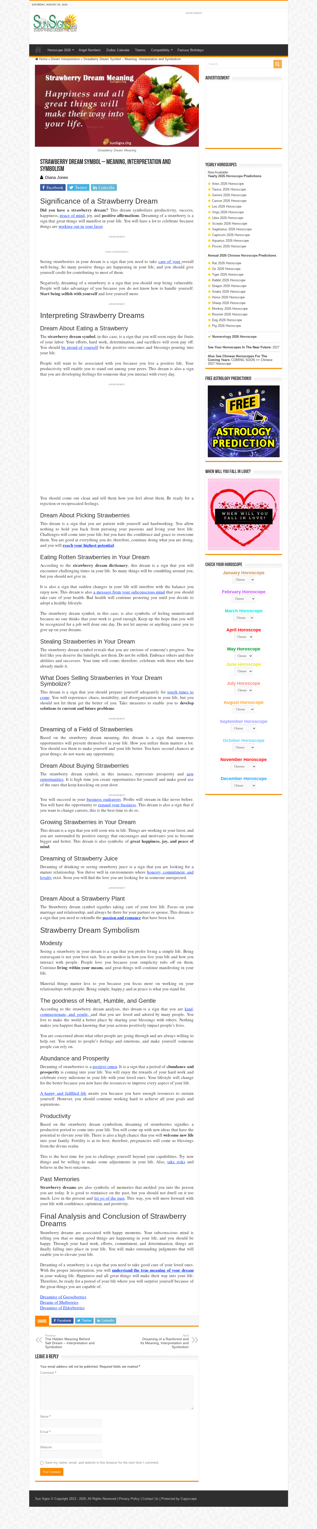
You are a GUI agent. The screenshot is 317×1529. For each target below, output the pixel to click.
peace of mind (72, 215)
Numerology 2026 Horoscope (234, 336)
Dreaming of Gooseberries (63, 1297)
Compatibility (160, 50)
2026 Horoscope (230, 176)
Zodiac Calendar (118, 50)
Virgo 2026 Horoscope (228, 212)
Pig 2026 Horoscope (226, 326)
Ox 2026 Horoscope (226, 269)
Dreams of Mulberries (59, 1302)
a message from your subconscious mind (129, 592)
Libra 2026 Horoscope (227, 218)
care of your (170, 261)
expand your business (117, 805)
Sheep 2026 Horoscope (228, 303)
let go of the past (109, 1198)
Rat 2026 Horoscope (226, 263)
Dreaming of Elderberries (62, 1308)
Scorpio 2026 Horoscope (229, 223)
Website (46, 1447)
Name (45, 1416)
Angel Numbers (90, 50)
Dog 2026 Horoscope (227, 320)
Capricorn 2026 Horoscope (231, 235)
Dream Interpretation (65, 59)
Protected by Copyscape (179, 1499)
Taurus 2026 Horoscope (229, 189)
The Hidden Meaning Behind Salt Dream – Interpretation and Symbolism (70, 1341)
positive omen (105, 1066)
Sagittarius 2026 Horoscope (232, 229)
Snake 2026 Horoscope (228, 291)
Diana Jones (56, 177)
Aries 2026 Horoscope (228, 184)
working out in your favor (80, 226)
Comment (48, 1373)
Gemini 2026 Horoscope (229, 195)
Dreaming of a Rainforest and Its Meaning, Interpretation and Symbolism (164, 1341)
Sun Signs (42, 1499)
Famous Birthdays (191, 50)
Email (45, 1432)
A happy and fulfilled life (63, 1093)
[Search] (277, 64)
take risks (176, 1162)
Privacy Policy (129, 1499)
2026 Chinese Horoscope (239, 255)
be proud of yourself (79, 347)
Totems (140, 50)
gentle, (84, 1014)
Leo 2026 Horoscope (226, 206)
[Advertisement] (244, 114)
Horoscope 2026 (59, 50)
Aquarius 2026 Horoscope (230, 240)
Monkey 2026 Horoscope (230, 309)
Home (38, 49)
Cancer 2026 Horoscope (229, 201)
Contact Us (150, 1499)
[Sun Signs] (55, 22)
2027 (275, 347)
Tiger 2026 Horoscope (227, 274)
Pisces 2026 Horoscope (229, 246)
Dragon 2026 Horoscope (229, 286)
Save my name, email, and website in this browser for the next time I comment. (102, 1462)
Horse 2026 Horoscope (228, 297)
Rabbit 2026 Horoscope (228, 280)
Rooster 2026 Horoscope (229, 314)
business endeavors (104, 799)
